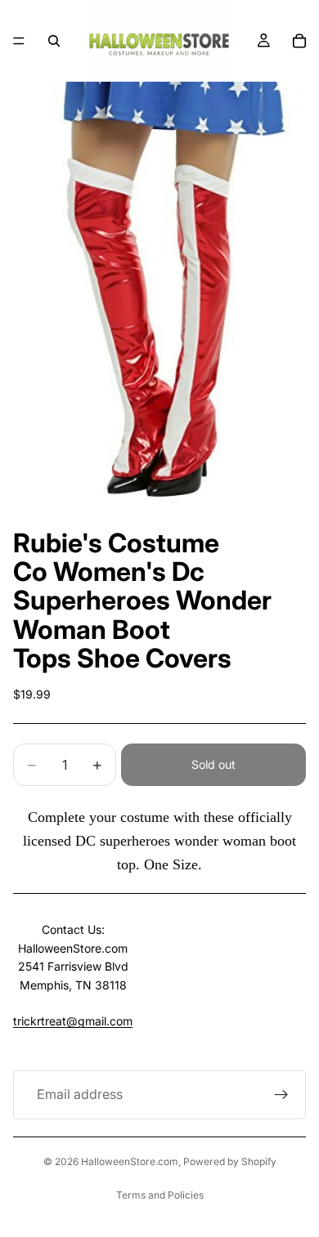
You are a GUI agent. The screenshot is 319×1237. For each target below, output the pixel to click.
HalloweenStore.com (129, 1161)
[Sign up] (281, 1095)
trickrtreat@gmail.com (73, 1021)
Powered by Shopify (229, 1161)
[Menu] (19, 41)
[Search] (54, 41)
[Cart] (299, 41)
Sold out (213, 764)
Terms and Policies (160, 1195)
